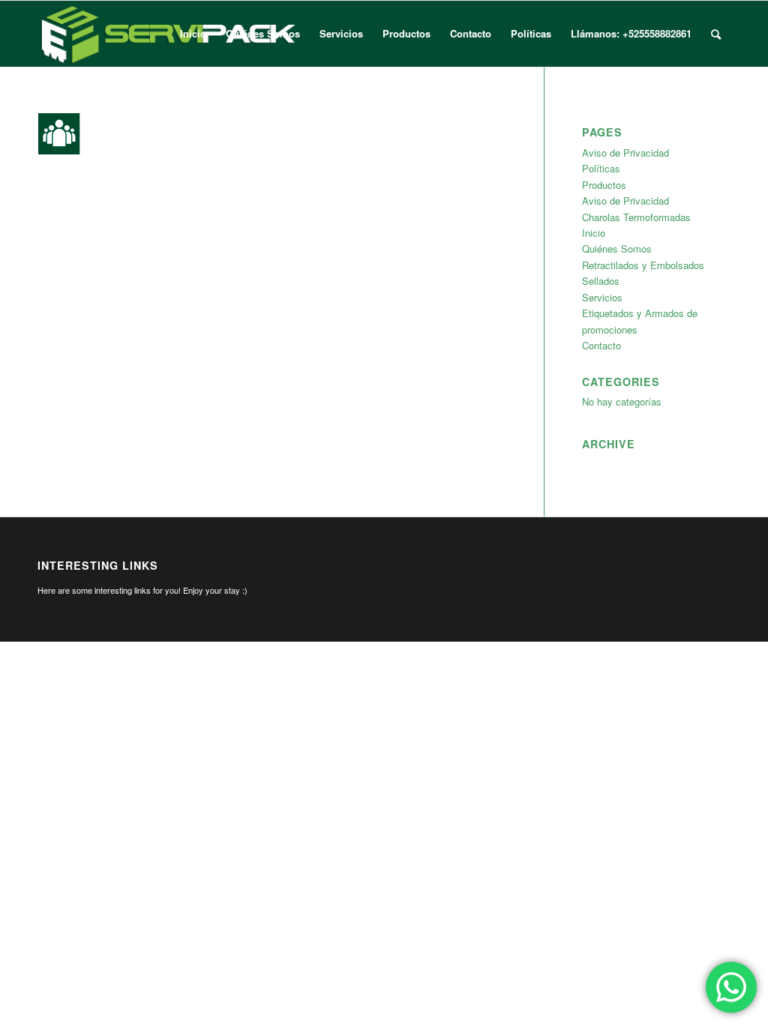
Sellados (601, 281)
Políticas (601, 168)
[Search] (715, 34)
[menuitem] (193, 34)
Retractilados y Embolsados (643, 265)
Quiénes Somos (617, 248)
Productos (604, 185)
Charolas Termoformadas (636, 217)
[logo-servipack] (169, 34)
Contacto (601, 345)
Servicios (602, 297)
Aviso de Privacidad (625, 152)
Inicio (593, 233)
